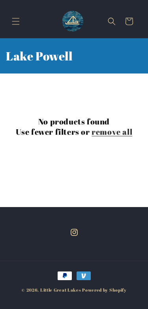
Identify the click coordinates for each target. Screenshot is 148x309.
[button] (15, 21)
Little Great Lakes (60, 290)
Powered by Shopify (104, 290)
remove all (112, 132)
